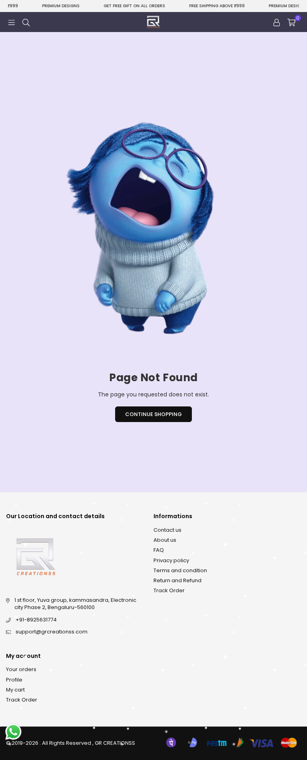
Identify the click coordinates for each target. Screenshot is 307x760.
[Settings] (276, 22)
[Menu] (11, 22)
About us (165, 540)
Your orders (21, 669)
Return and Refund (177, 580)
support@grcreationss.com (52, 631)
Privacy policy (171, 560)
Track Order (169, 590)
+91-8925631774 (36, 619)
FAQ (159, 550)
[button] (291, 22)
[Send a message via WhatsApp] (13, 731)
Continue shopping (153, 414)
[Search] (26, 22)
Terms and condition (180, 570)
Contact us (167, 530)
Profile (14, 680)
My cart (15, 690)
